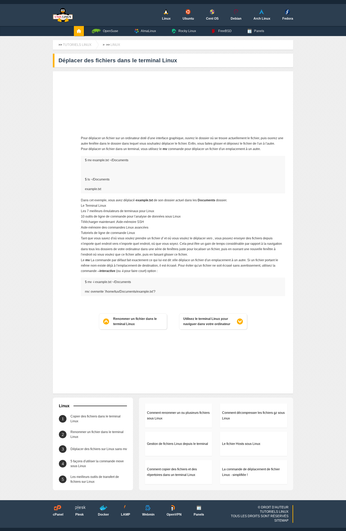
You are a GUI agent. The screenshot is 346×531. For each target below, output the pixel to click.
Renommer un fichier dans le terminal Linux (135, 321)
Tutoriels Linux (77, 44)
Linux (115, 44)
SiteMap (281, 520)
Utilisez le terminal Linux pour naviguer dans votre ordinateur (206, 321)
